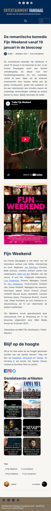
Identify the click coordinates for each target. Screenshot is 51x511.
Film (31, 54)
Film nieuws (39, 54)
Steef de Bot (23, 274)
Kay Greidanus (15, 284)
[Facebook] (20, 3)
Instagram (28, 358)
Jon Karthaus (31, 267)
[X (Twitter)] (24, 3)
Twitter (40, 358)
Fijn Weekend (11, 469)
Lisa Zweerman (11, 280)
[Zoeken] (25, 21)
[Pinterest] (31, 3)
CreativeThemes (17, 508)
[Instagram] (27, 3)
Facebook (16, 358)
